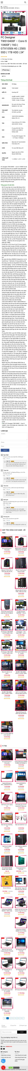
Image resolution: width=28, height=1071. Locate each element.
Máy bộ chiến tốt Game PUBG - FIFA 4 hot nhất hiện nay (21, 592)
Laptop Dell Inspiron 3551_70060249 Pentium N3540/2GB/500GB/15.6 (7, 785)
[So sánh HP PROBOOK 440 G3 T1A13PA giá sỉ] (21, 942)
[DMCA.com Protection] (14, 1067)
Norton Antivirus (7, 888)
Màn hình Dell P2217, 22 (21, 824)
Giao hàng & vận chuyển (21, 1055)
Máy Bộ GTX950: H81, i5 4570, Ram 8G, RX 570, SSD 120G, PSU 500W (7, 571)
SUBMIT (22, 1032)
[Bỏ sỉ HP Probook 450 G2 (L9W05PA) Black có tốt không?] (21, 982)
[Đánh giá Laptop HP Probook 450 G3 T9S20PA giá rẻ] (7, 982)
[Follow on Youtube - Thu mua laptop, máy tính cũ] (4, 1049)
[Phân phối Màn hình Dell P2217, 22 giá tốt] (21, 817)
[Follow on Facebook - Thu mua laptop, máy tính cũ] (2, 1049)
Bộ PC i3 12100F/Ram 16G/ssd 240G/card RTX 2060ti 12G (21, 693)
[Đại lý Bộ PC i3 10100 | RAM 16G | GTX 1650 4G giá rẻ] (7, 726)
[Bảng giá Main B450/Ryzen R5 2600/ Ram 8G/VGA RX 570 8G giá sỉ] (21, 705)
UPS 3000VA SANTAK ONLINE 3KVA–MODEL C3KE (7, 869)
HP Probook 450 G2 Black (21, 989)
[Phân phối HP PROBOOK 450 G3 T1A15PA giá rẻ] (7, 962)
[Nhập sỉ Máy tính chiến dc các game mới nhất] (7, 665)
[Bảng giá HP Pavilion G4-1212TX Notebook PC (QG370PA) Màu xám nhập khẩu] (21, 797)
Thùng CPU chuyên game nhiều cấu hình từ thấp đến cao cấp (7, 613)
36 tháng (14, 84)
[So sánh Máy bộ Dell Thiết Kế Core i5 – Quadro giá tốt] (21, 644)
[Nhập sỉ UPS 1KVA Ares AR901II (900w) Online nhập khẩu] (21, 839)
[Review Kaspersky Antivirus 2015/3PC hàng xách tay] (21, 860)
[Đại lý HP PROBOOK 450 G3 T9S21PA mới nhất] (21, 962)
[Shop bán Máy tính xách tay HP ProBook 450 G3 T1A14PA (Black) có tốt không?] (7, 942)
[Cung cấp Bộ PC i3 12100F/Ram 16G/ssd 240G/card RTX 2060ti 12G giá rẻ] (21, 685)
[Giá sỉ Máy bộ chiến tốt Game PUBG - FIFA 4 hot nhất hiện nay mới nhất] (21, 583)
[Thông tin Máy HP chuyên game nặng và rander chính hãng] (21, 563)
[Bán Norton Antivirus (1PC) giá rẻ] (7, 881)
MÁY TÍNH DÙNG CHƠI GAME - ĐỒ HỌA (17, 63)
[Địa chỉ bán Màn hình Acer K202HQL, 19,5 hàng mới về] (7, 817)
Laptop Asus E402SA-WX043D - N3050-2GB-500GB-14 (7, 911)
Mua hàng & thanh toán (20, 1057)
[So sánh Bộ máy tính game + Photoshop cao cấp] (7, 541)
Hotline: (7, 1046)
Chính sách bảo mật (6, 1057)
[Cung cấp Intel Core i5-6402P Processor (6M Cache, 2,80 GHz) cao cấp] (7, 839)
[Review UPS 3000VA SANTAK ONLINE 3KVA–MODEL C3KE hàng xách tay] (7, 860)
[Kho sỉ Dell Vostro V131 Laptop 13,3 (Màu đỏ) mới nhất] (7, 797)
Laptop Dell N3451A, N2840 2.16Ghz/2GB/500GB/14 (21, 785)
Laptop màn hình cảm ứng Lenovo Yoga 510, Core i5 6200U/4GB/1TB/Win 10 (21, 911)
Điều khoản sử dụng (6, 1055)
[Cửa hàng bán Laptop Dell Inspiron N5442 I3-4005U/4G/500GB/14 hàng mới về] (21, 754)
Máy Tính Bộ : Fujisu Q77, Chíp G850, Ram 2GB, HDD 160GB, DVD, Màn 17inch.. (21, 889)
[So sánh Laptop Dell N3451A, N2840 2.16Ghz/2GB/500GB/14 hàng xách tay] (21, 776)
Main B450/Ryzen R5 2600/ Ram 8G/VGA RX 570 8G (21, 714)
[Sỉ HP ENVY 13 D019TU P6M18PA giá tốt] (7, 1002)
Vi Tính (4, 746)
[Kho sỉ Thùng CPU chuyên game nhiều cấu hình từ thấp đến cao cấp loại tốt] (7, 604)
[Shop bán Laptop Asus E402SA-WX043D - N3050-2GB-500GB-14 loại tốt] (7, 902)
